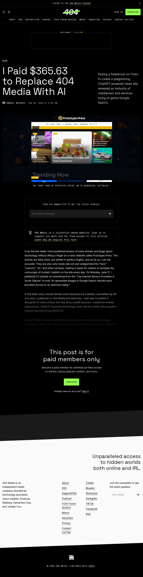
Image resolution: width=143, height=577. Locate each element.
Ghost (92, 565)
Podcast (46, 19)
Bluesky (90, 488)
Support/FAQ (32, 19)
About (12, 19)
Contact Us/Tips (124, 19)
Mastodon (92, 493)
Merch (82, 19)
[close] (139, 3)
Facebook (91, 508)
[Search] (3, 12)
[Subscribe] (109, 214)
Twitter (90, 482)
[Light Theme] (9, 12)
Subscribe (133, 11)
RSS (20, 19)
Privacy (107, 19)
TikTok (90, 503)
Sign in (118, 11)
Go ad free (79, 32)
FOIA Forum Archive (65, 19)
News (4, 60)
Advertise (94, 19)
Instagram (91, 498)
